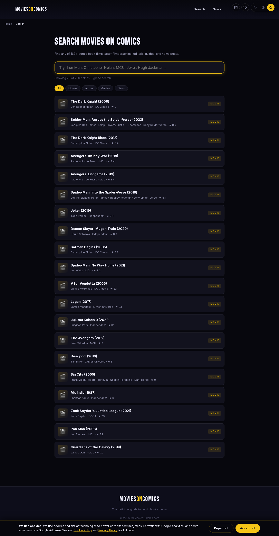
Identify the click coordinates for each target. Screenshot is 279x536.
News (217, 9)
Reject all (221, 528)
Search (199, 9)
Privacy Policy (107, 530)
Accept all (247, 528)
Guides (105, 88)
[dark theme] (271, 7)
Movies (72, 88)
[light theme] (255, 7)
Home (8, 23)
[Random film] (236, 7)
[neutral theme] (263, 7)
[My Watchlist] (245, 7)
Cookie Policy (83, 530)
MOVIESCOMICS (31, 9)
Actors (89, 88)
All (59, 88)
